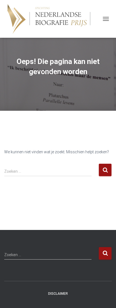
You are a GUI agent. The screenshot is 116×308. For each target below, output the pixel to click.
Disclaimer (58, 294)
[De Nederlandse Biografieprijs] (52, 19)
